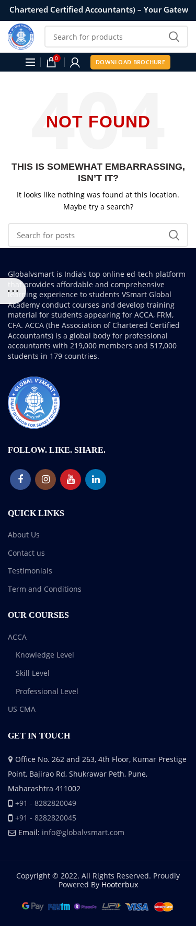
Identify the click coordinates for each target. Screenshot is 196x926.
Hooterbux (119, 884)
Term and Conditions (45, 589)
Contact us (26, 553)
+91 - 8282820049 (45, 803)
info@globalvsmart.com (83, 832)
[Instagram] (45, 479)
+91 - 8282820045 (45, 818)
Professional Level (47, 691)
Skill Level (33, 673)
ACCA (17, 637)
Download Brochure (130, 62)
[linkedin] (95, 479)
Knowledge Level (45, 655)
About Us (24, 535)
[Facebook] (20, 479)
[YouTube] (70, 479)
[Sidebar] (13, 291)
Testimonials (30, 571)
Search (174, 37)
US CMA (22, 709)
